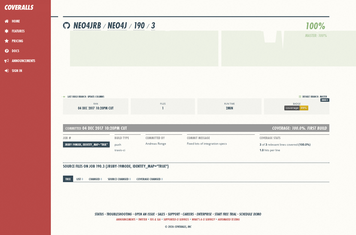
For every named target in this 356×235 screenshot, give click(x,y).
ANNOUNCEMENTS (125, 219)
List (80, 179)
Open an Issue (145, 214)
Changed (95, 179)
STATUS (99, 214)
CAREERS (188, 214)
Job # (67, 137)
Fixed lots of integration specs (207, 144)
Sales (161, 214)
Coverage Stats (270, 137)
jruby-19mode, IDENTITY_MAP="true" (86, 144)
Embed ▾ (325, 100)
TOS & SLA (155, 219)
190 (139, 25)
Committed (73, 128)
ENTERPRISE (204, 214)
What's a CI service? (203, 219)
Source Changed (119, 179)
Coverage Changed (150, 179)
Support (174, 214)
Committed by (155, 137)
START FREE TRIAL (225, 214)
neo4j (117, 25)
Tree (68, 179)
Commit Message (198, 137)
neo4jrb (87, 25)
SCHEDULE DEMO (250, 214)
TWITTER (142, 219)
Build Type (122, 137)
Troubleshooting (119, 214)
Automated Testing (229, 219)
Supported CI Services (176, 219)
